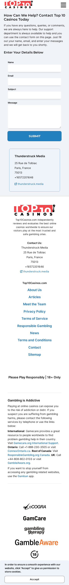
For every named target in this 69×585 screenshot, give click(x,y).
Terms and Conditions (35, 340)
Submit (34, 136)
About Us (34, 290)
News (34, 333)
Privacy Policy (35, 311)
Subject (12, 89)
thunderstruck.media (30, 183)
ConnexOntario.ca (19, 450)
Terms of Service (34, 318)
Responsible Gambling (34, 326)
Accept (34, 579)
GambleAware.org (19, 462)
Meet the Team (34, 304)
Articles (35, 297)
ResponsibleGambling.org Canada (29, 454)
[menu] (63, 5)
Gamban (23, 476)
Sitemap (34, 354)
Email (10, 75)
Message (12, 102)
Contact (34, 347)
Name (11, 62)
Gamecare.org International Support (36, 443)
